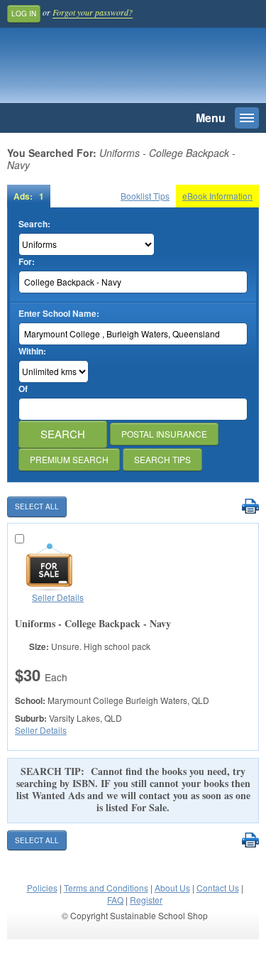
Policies (42, 888)
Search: (34, 224)
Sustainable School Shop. (105, 69)
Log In (23, 13)
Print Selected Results (250, 507)
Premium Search (69, 459)
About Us (172, 888)
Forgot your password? (92, 12)
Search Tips (162, 459)
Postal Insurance (164, 434)
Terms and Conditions (106, 888)
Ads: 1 (28, 196)
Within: (32, 351)
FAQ (115, 900)
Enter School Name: (58, 314)
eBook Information (217, 196)
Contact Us (217, 888)
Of (23, 389)
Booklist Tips (145, 196)
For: (26, 262)
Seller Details (58, 597)
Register (146, 900)
